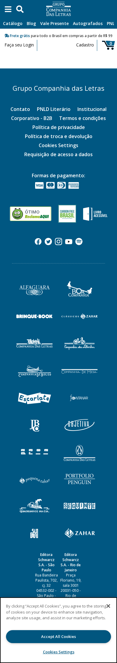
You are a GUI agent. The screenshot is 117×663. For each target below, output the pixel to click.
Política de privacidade (58, 127)
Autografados (88, 23)
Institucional (91, 109)
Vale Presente (54, 23)
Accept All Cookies (58, 636)
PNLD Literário (53, 109)
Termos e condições (82, 118)
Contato (20, 109)
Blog (31, 23)
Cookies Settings (58, 145)
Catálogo (12, 23)
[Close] (108, 606)
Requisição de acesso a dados (58, 154)
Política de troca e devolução (58, 136)
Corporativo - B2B (31, 118)
